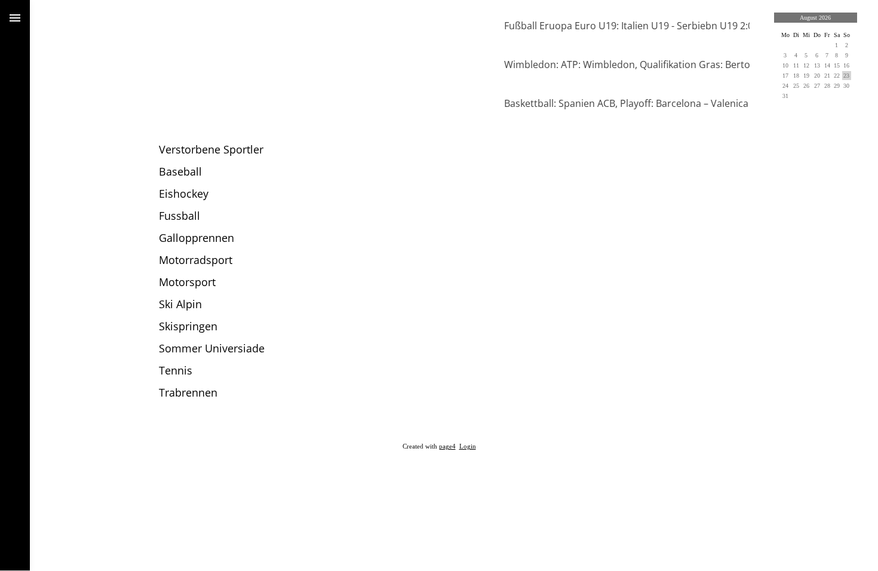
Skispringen (188, 326)
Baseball (180, 171)
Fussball (179, 215)
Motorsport (187, 282)
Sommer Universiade (212, 348)
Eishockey (183, 193)
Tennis (175, 370)
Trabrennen (188, 392)
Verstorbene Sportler (211, 149)
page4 (447, 446)
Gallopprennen (196, 238)
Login (467, 446)
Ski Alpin (180, 304)
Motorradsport (195, 260)
